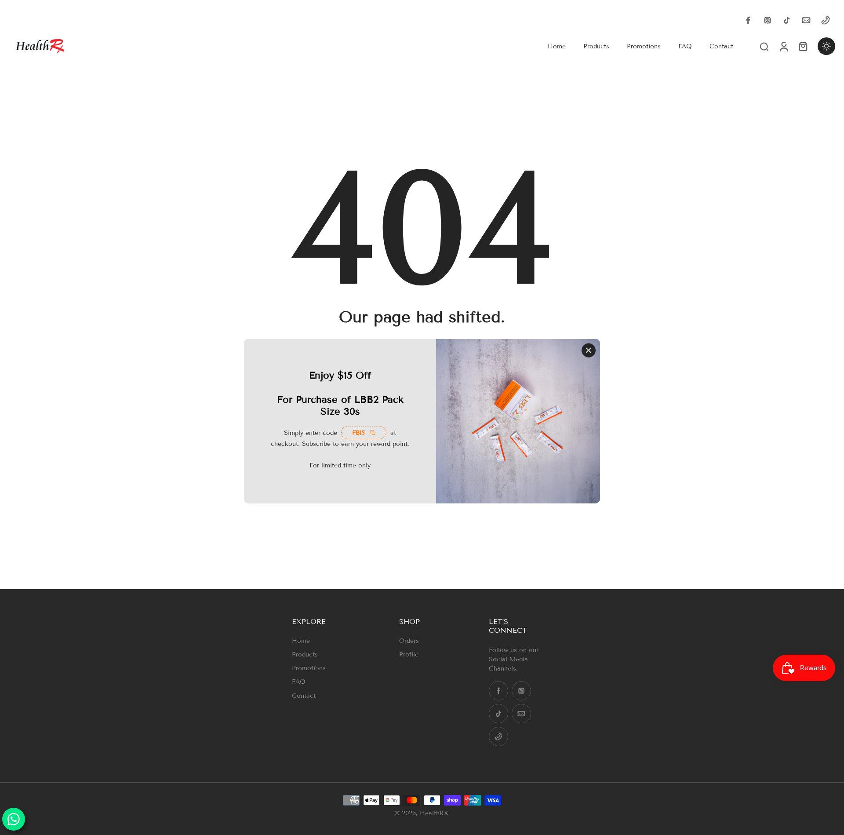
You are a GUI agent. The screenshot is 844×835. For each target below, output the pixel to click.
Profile (408, 654)
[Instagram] (767, 20)
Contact (304, 696)
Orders (409, 641)
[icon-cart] (802, 46)
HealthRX (434, 813)
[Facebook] (748, 20)
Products (305, 654)
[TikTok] (787, 20)
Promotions (309, 668)
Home (301, 641)
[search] (764, 46)
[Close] (588, 350)
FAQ (299, 682)
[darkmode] (826, 46)
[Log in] (783, 46)
